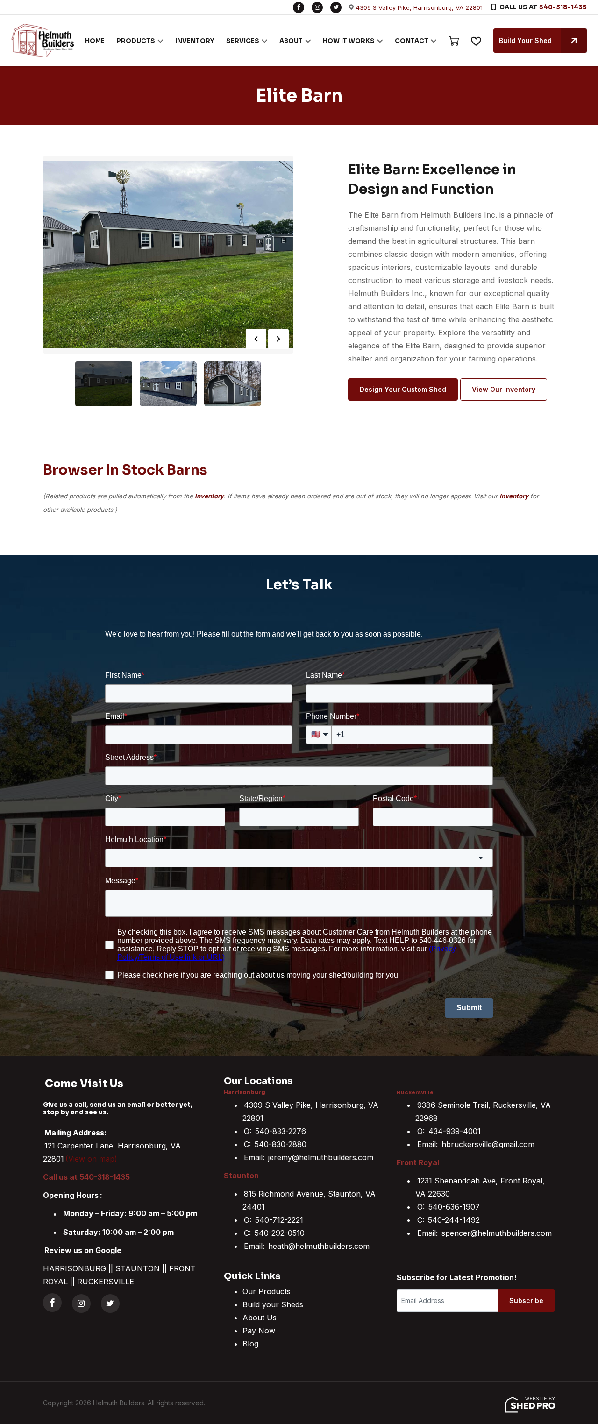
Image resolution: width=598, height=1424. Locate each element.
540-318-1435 (563, 7)
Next (278, 339)
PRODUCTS (136, 41)
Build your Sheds (272, 1304)
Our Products (266, 1291)
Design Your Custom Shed (403, 389)
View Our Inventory (503, 389)
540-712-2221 (279, 1220)
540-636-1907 (454, 1206)
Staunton (241, 1175)
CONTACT (411, 41)
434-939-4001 (454, 1131)
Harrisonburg (244, 1092)
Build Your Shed (525, 40)
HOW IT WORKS (349, 41)
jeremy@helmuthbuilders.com (320, 1157)
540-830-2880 (280, 1144)
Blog (250, 1343)
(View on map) (91, 1158)
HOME (95, 41)
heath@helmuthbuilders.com (319, 1246)
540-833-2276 (280, 1131)
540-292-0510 (280, 1233)
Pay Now (258, 1330)
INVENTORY (194, 41)
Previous (256, 339)
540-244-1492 (454, 1220)
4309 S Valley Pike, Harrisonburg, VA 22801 (419, 7)
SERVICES (242, 41)
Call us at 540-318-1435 (86, 1177)
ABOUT (291, 41)
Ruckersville (415, 1092)
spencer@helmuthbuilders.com (496, 1233)
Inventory (209, 496)
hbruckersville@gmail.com (487, 1144)
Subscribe (526, 1300)
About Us (259, 1317)
